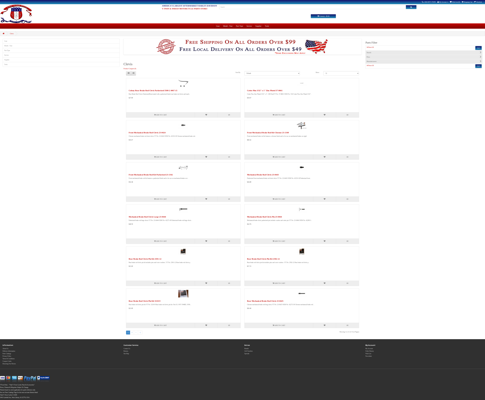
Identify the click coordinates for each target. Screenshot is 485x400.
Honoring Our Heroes (9, 364)
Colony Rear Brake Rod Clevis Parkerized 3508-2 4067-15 (153, 91)
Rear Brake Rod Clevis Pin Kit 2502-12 (263, 259)
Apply (478, 48)
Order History (369, 351)
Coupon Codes (7, 361)
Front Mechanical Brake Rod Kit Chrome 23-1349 (268, 133)
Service (249, 26)
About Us (5, 348)
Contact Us (127, 348)
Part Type (239, 26)
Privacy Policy (7, 356)
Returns (126, 351)
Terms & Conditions (9, 359)
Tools (267, 26)
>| (140, 332)
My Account (369, 348)
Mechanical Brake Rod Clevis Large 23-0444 (147, 217)
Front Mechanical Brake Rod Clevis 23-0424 (147, 133)
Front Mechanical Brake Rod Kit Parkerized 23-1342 (151, 175)
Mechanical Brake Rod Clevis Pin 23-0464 (264, 217)
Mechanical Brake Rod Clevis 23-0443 (263, 175)
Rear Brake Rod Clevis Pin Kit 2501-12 (145, 259)
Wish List (368, 353)
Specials (246, 353)
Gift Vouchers (248, 351)
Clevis (12, 34)
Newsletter (368, 356)
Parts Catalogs (7, 353)
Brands (246, 348)
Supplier (258, 26)
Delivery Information (9, 351)
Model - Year (228, 26)
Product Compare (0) (130, 69)
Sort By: (238, 72)
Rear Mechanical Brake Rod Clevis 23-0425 (265, 301)
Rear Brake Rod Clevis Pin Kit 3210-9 (144, 301)
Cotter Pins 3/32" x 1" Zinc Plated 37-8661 (265, 91)
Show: (318, 72)
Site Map (126, 353)
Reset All (371, 47)
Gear (218, 26)
